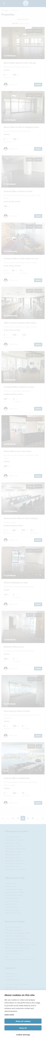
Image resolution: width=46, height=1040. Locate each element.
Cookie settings (23, 1034)
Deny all (23, 1028)
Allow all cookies (23, 1021)
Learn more (9, 1014)
